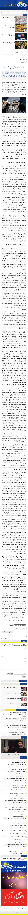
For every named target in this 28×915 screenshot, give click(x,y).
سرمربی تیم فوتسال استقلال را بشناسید (19, 840)
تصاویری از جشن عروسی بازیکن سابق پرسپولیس (17, 732)
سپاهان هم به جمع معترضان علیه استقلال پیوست (17, 809)
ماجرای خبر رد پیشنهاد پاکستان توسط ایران (18, 798)
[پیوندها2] (14, 880)
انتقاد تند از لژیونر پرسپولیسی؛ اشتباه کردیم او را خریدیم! (16, 844)
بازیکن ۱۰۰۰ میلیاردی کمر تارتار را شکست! (19, 787)
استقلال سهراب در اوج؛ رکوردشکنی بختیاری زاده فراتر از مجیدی (15, 718)
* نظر (25, 658)
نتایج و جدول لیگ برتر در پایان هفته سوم (18, 805)
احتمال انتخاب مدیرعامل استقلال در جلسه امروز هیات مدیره (16, 727)
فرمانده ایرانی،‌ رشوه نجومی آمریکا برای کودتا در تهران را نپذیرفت (15, 807)
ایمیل (25, 653)
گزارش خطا (3, 638)
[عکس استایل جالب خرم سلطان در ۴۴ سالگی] (24, 699)
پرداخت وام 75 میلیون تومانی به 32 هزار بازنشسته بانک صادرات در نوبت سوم (14, 836)
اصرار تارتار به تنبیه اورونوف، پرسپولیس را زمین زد (17, 730)
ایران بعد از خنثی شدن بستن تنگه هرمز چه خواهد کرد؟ (16, 778)
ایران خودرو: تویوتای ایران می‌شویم (20, 811)
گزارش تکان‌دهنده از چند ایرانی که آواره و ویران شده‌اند (15, 10)
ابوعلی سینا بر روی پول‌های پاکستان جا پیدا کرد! (17, 814)
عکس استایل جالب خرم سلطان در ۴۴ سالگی (14, 698)
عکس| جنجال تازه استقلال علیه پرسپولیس (18, 780)
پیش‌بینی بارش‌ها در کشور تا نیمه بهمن (19, 795)
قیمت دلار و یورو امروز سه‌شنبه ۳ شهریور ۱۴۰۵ (9, 18)
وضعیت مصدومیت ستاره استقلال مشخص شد (18, 825)
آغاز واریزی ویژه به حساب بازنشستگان (19, 816)
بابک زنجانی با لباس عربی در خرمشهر (19, 760)
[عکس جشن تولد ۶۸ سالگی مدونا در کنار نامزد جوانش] (24, 689)
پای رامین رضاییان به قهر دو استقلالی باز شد (18, 734)
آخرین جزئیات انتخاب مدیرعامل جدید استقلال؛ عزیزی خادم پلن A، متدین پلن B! (15, 715)
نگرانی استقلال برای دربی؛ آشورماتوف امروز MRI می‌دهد (16, 725)
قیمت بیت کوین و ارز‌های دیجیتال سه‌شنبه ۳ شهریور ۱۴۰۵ (9, 43)
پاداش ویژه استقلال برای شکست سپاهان (19, 773)
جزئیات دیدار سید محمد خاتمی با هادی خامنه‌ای (17, 821)
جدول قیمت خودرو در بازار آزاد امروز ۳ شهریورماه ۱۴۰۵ (8, 34)
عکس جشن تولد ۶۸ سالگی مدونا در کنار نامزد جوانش (12, 687)
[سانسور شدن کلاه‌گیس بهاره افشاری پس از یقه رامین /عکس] (24, 705)
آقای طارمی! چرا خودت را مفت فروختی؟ (19, 783)
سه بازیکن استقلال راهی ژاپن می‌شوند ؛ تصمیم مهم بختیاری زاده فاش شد (14, 790)
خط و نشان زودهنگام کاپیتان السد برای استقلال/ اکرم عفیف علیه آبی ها (14, 723)
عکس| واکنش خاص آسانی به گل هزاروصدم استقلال (17, 764)
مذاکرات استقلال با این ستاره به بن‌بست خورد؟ (18, 712)
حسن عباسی (19, 89)
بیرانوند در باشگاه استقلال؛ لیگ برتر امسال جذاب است (16, 834)
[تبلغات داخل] (14, 866)
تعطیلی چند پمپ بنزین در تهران (20, 823)
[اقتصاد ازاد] (14, 897)
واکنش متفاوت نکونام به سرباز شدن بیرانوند (18, 769)
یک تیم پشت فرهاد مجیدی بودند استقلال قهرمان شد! (16, 849)
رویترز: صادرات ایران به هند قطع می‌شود (19, 762)
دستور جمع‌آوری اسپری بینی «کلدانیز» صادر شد (18, 776)
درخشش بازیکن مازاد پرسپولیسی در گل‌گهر (18, 853)
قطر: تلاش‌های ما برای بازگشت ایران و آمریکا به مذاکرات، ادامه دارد (14, 818)
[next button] (2, 737)
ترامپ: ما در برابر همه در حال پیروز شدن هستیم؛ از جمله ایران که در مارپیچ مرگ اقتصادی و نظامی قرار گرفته (15, 859)
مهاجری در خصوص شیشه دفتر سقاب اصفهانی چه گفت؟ (16, 851)
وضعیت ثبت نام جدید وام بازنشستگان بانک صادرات (17, 846)
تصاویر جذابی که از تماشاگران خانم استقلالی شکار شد (14, 754)
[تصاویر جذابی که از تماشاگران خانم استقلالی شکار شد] (14, 752)
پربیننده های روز (21, 710)
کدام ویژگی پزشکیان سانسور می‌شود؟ (19, 802)
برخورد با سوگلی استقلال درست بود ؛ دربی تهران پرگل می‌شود (15, 800)
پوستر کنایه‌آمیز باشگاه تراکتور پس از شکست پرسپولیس (16, 785)
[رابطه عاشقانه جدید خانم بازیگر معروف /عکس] (24, 694)
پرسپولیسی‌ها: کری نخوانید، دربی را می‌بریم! (18, 828)
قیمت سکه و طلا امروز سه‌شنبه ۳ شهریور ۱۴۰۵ (9, 26)
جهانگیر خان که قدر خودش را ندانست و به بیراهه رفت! (16, 771)
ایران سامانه (11, 912)
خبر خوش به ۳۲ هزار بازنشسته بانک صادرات (18, 793)
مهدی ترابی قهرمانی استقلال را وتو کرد (19, 842)
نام (25, 648)
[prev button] (5, 737)
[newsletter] (7, 632)
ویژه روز (10, 710)
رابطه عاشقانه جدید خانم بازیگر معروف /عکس (13, 693)
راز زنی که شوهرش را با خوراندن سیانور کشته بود (17, 767)
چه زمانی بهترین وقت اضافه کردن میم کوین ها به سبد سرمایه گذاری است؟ (14, 830)
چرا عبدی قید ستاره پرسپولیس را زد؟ (20, 720)
